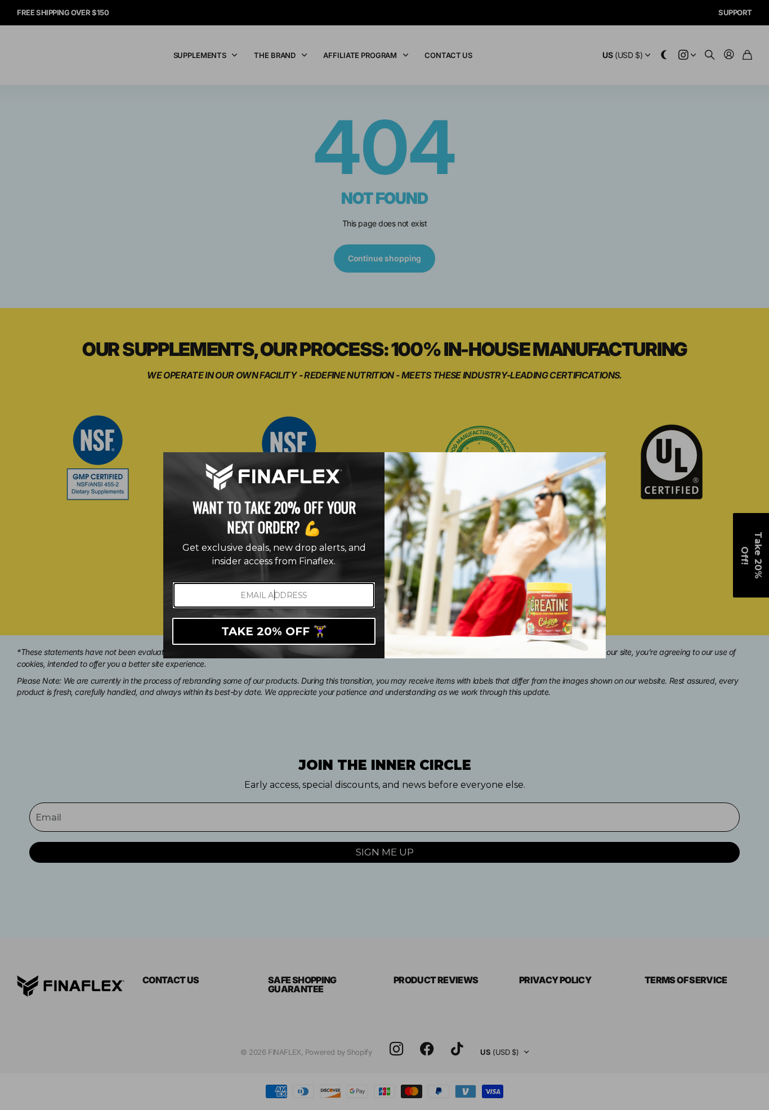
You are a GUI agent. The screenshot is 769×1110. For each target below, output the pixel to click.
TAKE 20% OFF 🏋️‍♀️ (274, 631)
